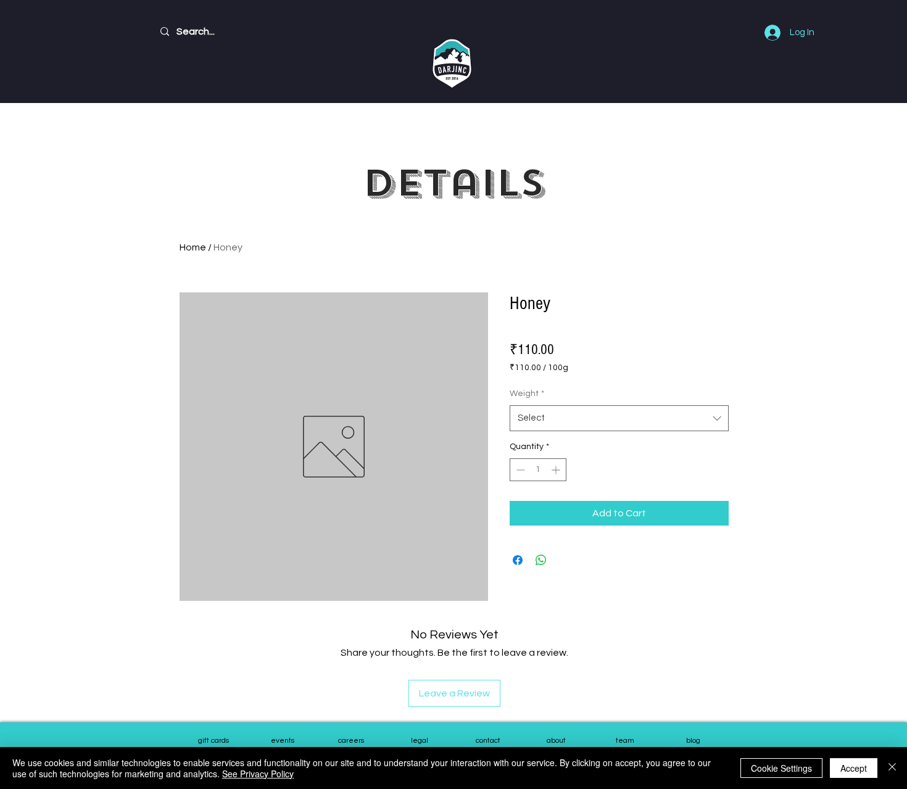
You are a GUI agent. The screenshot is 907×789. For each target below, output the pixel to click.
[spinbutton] (538, 470)
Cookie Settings (781, 768)
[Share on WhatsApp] (541, 560)
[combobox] (619, 418)
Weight (527, 393)
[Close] (892, 768)
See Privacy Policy (258, 773)
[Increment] (557, 470)
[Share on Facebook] (517, 560)
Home (193, 247)
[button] (624, 741)
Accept (853, 768)
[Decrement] (519, 470)
